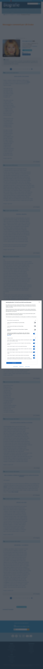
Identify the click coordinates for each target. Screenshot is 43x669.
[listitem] (21, 320)
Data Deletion (15, 366)
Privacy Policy (27, 366)
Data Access (21, 366)
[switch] (34, 322)
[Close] (40, 302)
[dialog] (21, 334)
